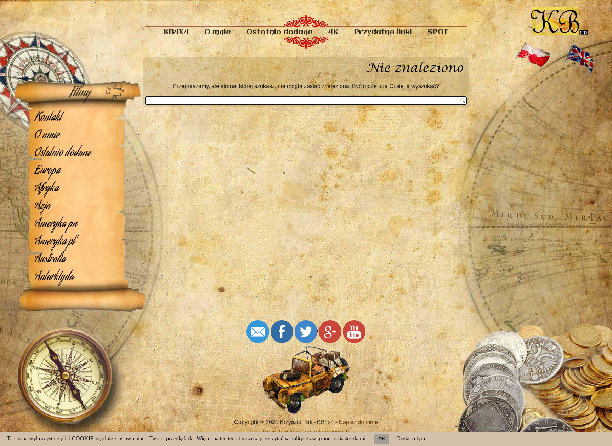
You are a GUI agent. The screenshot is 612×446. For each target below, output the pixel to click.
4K (333, 32)
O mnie (217, 32)
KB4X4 (176, 32)
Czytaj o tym (410, 438)
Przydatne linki (383, 32)
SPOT (437, 32)
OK (381, 438)
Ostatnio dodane (279, 32)
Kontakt (48, 118)
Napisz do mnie (358, 422)
